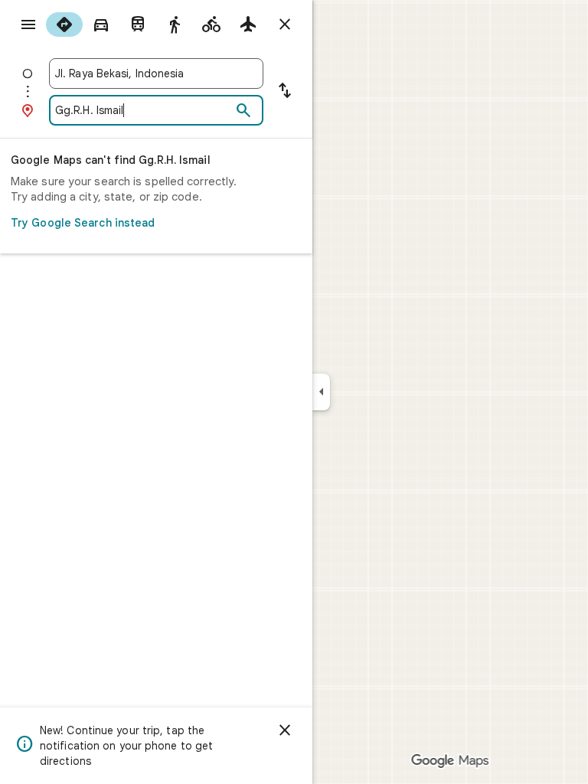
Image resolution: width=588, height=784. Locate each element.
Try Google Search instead (83, 223)
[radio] (64, 24)
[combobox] (156, 73)
